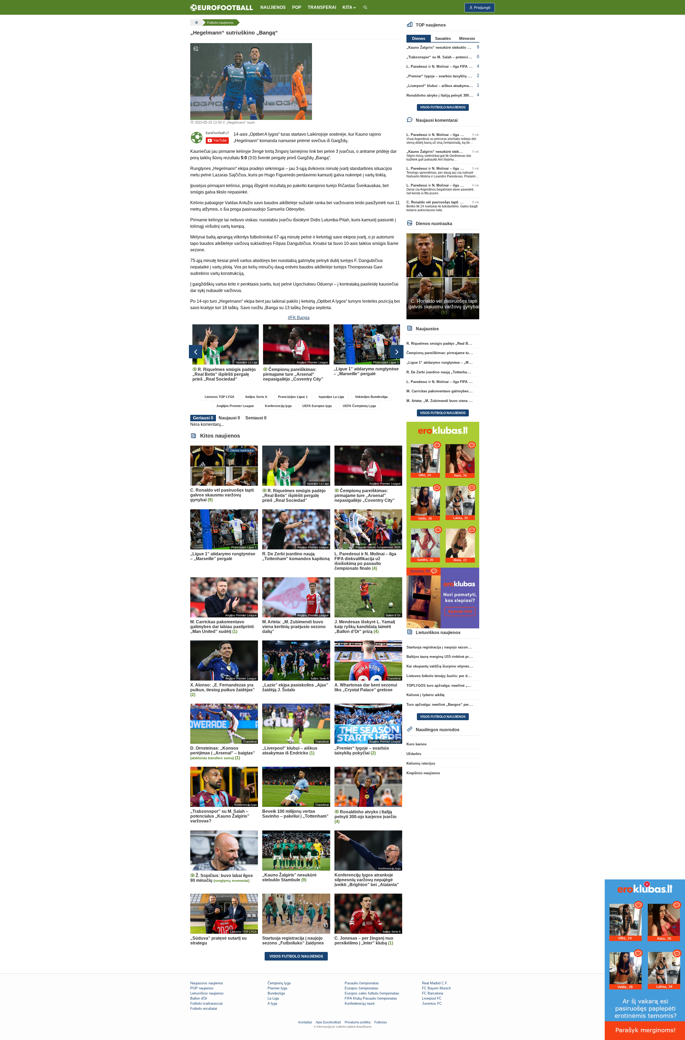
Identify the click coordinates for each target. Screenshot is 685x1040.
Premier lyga (277, 988)
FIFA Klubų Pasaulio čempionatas (371, 998)
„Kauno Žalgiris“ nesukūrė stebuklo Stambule (444, 47)
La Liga (273, 998)
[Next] (397, 351)
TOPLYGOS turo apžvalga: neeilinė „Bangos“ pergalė (450, 686)
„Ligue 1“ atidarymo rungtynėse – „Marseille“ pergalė (451, 362)
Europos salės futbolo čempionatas (372, 993)
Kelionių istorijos (420, 763)
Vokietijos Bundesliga (371, 397)
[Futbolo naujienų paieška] (365, 7)
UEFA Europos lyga (317, 406)
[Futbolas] (195, 22)
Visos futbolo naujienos (296, 956)
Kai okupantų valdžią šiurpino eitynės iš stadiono (447, 666)
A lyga (272, 1003)
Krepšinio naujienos (423, 773)
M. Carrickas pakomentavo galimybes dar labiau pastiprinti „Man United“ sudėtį (472, 391)
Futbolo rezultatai (203, 1009)
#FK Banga (299, 317)
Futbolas (380, 1022)
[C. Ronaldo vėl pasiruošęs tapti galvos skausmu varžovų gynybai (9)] (443, 276)
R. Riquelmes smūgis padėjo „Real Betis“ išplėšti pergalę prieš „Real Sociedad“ (473, 343)
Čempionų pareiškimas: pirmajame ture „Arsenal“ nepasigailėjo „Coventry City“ (473, 353)
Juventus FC (432, 1003)
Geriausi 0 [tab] (203, 418)
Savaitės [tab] (443, 38)
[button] (349, 7)
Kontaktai (305, 1022)
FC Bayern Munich (436, 988)
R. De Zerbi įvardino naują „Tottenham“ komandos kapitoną (456, 372)
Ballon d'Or (198, 998)
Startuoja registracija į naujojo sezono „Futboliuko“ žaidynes (457, 647)
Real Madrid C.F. (435, 983)
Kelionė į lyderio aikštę (425, 695)
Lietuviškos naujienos (207, 993)
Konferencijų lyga (278, 406)
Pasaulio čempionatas (362, 983)
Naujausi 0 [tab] (229, 418)
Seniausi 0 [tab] (256, 418)
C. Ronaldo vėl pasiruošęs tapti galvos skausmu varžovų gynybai (460, 202)
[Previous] (195, 351)
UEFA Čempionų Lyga (359, 406)
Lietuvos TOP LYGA (219, 397)
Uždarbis (413, 754)
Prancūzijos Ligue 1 (293, 397)
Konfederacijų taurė (360, 1003)
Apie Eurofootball (328, 1022)
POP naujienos (202, 988)
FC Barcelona (432, 993)
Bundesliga (276, 993)
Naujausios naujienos (206, 983)
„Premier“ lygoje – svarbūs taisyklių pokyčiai (444, 76)
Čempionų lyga (279, 983)
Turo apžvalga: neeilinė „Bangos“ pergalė (441, 705)
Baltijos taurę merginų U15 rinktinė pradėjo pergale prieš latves (458, 657)
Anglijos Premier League (235, 406)
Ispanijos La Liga (331, 397)
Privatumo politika (358, 1022)
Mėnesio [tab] (467, 38)
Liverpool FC (432, 998)
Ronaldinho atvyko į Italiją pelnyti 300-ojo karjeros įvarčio (454, 95)
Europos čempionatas (361, 988)
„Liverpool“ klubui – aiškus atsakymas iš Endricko (448, 86)
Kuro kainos (416, 744)
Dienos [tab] (418, 38)
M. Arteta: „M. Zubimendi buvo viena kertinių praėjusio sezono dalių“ (464, 401)
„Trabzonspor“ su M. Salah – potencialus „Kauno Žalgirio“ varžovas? (464, 57)
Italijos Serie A (256, 397)
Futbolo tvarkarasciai (206, 1003)
